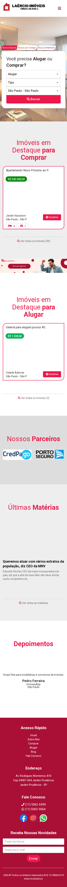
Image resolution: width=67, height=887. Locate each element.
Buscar (35, 99)
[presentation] (10, 162)
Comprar (33, 743)
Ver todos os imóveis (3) (34, 398)
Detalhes (53, 217)
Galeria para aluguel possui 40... (26, 327)
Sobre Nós (34, 739)
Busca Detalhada (46, 48)
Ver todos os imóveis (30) (35, 241)
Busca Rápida (9, 48)
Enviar (33, 858)
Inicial (33, 735)
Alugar (33, 747)
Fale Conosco (33, 755)
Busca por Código (27, 48)
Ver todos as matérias (35, 602)
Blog (33, 751)
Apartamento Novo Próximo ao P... (28, 170)
